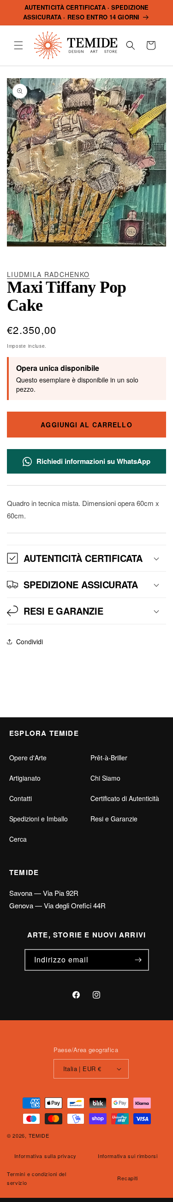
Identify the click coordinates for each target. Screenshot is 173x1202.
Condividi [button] (29, 641)
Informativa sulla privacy (45, 1155)
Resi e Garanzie (113, 818)
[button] (18, 45)
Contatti (20, 798)
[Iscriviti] (138, 960)
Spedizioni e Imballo (38, 818)
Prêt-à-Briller (108, 757)
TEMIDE (39, 1135)
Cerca (18, 839)
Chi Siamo (105, 778)
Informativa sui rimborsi (128, 1155)
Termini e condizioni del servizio (36, 1178)
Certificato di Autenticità (124, 798)
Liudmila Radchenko (48, 274)
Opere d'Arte (28, 757)
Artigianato (25, 778)
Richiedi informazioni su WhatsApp (93, 461)
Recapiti (127, 1178)
